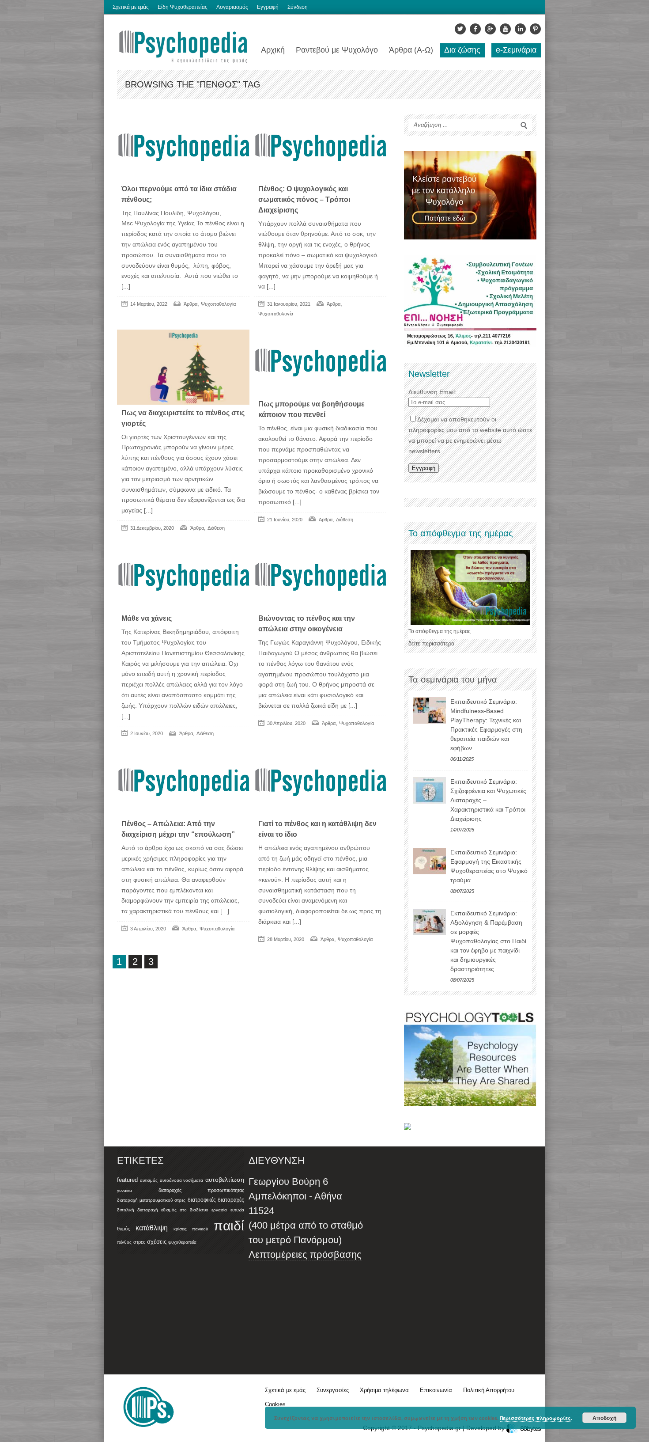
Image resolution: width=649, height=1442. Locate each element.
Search (524, 125)
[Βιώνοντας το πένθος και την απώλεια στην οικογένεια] (320, 577)
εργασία (219, 1209)
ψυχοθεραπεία (182, 1242)
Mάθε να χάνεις (146, 618)
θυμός (123, 1228)
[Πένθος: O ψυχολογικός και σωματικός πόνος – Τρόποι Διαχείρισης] (320, 147)
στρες (139, 1242)
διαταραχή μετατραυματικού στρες (151, 1200)
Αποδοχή (604, 1418)
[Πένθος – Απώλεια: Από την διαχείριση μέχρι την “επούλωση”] (183, 782)
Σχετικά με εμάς (131, 7)
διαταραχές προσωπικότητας (201, 1190)
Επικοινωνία (436, 1390)
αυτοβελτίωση (224, 1179)
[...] (125, 286)
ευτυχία (237, 1209)
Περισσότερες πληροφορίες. (536, 1418)
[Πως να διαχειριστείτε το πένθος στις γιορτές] (183, 367)
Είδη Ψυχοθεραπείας (183, 7)
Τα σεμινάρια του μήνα (452, 679)
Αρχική (273, 50)
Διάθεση (216, 528)
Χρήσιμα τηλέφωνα (384, 1390)
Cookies (275, 1404)
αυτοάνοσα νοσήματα (182, 1180)
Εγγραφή (268, 7)
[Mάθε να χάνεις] (183, 577)
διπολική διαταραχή (137, 1209)
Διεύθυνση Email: (432, 391)
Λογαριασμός (232, 7)
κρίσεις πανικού (191, 1228)
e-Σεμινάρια (516, 50)
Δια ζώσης (462, 50)
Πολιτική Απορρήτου (488, 1390)
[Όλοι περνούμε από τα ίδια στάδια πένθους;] (183, 147)
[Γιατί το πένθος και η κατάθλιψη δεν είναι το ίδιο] (320, 782)
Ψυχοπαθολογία (218, 304)
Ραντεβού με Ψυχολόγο (337, 50)
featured (127, 1180)
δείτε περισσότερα (431, 643)
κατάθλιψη (152, 1228)
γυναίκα (124, 1190)
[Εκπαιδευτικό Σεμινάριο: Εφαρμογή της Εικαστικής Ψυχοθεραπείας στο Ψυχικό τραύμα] (429, 861)
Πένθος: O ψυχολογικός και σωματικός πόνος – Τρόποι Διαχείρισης (304, 199)
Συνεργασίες (333, 1390)
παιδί (229, 1225)
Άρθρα (190, 304)
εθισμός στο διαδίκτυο (184, 1209)
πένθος (124, 1242)
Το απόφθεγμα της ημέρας (439, 631)
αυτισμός (149, 1180)
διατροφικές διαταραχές (216, 1200)
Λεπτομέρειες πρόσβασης (305, 1254)
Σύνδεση (297, 7)
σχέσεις (156, 1241)
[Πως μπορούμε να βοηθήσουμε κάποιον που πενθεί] (320, 363)
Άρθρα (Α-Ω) (411, 50)
